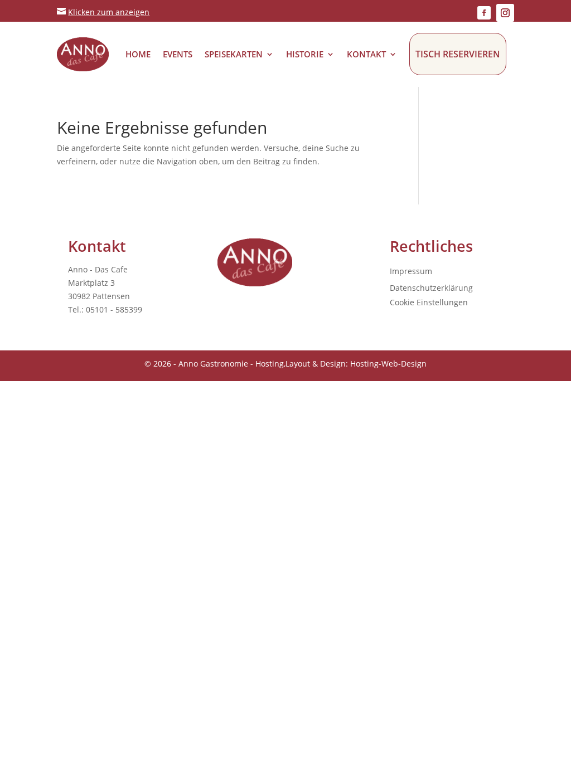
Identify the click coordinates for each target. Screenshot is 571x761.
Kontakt (366, 54)
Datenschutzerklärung (431, 288)
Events (177, 54)
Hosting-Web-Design (388, 363)
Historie (304, 54)
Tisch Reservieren (457, 54)
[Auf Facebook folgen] (484, 12)
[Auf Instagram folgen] (505, 13)
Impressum (411, 271)
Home (138, 54)
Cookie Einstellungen (429, 302)
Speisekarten (234, 54)
